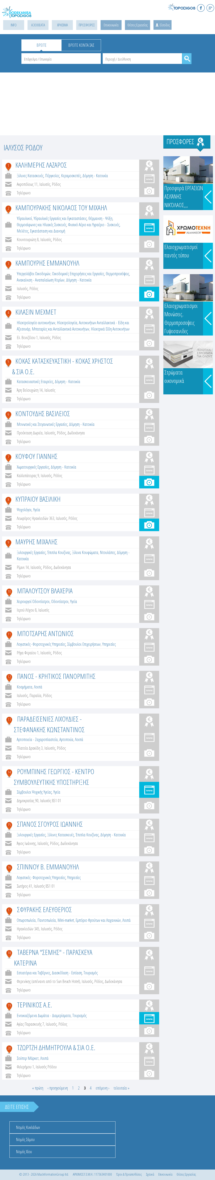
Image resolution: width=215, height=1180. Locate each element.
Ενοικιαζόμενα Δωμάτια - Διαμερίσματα (44, 1015)
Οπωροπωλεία (26, 920)
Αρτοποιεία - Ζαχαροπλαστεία (37, 739)
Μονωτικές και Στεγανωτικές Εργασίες (42, 424)
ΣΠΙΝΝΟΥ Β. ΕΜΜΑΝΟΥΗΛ (48, 866)
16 (9, 867)
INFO (14, 24)
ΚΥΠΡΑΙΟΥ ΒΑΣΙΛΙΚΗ (37, 499)
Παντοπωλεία (46, 920)
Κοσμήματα (24, 687)
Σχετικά (150, 1174)
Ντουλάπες (107, 552)
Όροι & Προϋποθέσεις (129, 1174)
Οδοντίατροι (59, 601)
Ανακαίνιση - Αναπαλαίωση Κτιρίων (40, 280)
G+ (210, 8)
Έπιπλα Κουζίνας (58, 552)
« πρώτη (37, 1088)
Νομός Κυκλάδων (28, 1127)
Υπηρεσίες (109, 644)
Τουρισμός (91, 973)
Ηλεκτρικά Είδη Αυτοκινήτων (110, 329)
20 (9, 1048)
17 (9, 910)
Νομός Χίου (24, 1151)
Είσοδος (165, 24)
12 (9, 676)
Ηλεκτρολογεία (67, 322)
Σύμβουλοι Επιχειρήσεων (84, 644)
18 (9, 952)
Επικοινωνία (111, 24)
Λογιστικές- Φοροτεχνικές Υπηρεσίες (41, 644)
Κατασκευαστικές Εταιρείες (35, 381)
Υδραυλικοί (24, 218)
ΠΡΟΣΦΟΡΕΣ (87, 24)
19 (9, 1005)
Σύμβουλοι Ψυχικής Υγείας (34, 792)
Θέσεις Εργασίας (137, 24)
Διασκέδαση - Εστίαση (67, 973)
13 (9, 719)
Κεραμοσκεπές (71, 175)
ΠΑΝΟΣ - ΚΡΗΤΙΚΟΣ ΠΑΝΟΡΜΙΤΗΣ (56, 676)
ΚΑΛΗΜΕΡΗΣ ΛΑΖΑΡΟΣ (41, 165)
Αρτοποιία (66, 739)
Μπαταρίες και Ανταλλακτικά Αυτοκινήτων (60, 329)
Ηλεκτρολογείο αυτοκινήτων (36, 322)
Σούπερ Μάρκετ (28, 1058)
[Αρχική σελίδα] (21, 15)
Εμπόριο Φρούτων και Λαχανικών (98, 920)
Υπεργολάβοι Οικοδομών (33, 273)
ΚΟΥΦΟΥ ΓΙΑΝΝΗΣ (36, 456)
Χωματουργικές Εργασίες (33, 467)
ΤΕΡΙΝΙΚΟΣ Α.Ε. (34, 1005)
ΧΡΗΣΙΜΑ (62, 24)
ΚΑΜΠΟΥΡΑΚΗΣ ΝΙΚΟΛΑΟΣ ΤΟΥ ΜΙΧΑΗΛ (61, 207)
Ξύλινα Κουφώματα (85, 552)
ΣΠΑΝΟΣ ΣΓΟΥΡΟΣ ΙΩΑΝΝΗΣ (50, 824)
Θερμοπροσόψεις (117, 273)
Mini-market (66, 920)
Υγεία (36, 510)
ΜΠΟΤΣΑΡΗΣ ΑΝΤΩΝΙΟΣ (45, 633)
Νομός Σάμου (25, 1139)
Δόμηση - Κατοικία (95, 175)
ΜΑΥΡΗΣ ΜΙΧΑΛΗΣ (36, 541)
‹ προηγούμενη (57, 1088)
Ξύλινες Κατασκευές (30, 175)
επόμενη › (102, 1088)
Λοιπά (38, 687)
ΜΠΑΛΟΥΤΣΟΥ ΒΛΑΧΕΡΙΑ (45, 590)
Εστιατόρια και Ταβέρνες (33, 973)
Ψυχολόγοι (24, 510)
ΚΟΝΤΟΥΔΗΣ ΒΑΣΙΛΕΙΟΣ (42, 413)
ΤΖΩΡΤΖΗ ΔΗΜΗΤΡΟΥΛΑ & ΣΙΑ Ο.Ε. (56, 1047)
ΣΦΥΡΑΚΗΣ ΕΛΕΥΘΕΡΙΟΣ (44, 909)
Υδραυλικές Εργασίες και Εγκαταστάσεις (60, 218)
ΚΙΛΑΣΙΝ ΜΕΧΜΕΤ (35, 312)
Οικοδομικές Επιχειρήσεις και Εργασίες (78, 273)
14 (9, 772)
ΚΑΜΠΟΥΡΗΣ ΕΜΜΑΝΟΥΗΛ (47, 263)
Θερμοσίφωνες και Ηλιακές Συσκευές (41, 224)
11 (9, 634)
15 (9, 824)
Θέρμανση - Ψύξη (100, 218)
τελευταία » (121, 1088)
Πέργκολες (52, 175)
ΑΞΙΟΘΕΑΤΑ (38, 24)
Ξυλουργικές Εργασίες (31, 552)
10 (9, 591)
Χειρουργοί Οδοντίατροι (33, 601)
